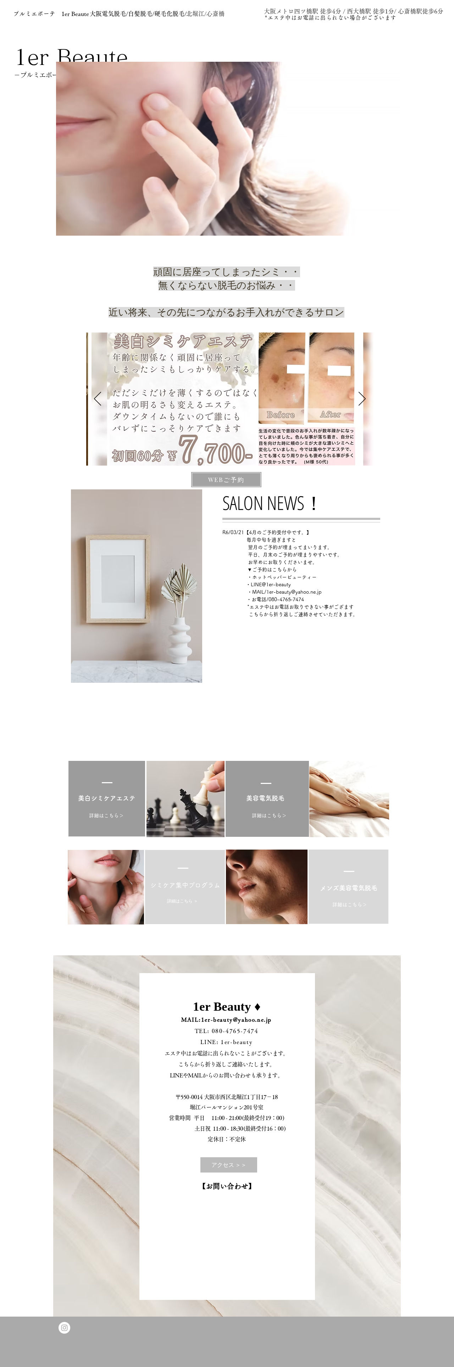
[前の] (97, 399)
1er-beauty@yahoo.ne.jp (294, 591)
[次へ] (362, 399)
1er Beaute (71, 56)
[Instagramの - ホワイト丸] (64, 1328)
